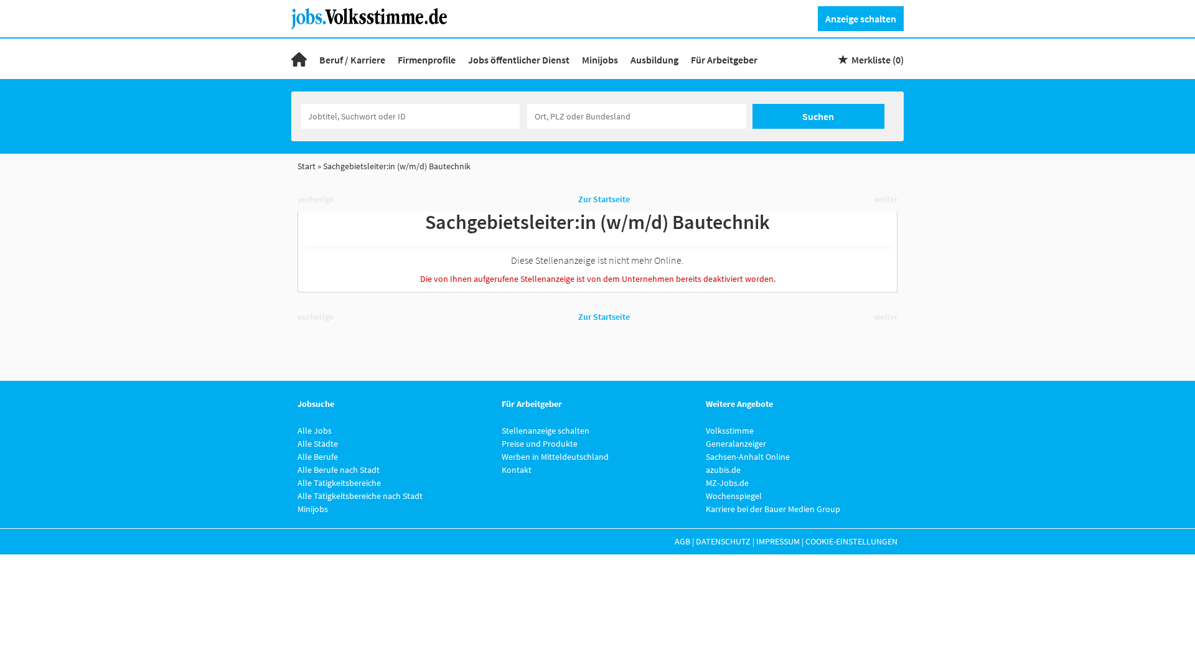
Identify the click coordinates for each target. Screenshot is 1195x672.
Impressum (778, 541)
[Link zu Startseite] (373, 17)
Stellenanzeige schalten (545, 430)
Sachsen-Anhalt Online (748, 456)
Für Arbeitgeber (724, 60)
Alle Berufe (318, 456)
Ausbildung (654, 60)
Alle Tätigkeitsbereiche (339, 482)
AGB (682, 541)
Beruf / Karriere (352, 60)
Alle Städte (318, 443)
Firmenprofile (427, 60)
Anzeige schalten (860, 18)
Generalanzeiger (736, 443)
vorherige (316, 199)
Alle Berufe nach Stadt (339, 469)
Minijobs (600, 60)
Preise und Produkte (540, 443)
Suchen (818, 116)
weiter (885, 199)
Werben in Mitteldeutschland (555, 456)
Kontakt (517, 469)
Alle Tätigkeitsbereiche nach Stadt (360, 496)
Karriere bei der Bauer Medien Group (773, 509)
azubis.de (723, 469)
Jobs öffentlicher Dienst (518, 60)
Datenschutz (723, 541)
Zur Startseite (604, 199)
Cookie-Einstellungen (851, 541)
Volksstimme (730, 430)
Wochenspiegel (734, 496)
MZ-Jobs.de (727, 482)
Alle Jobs (315, 430)
